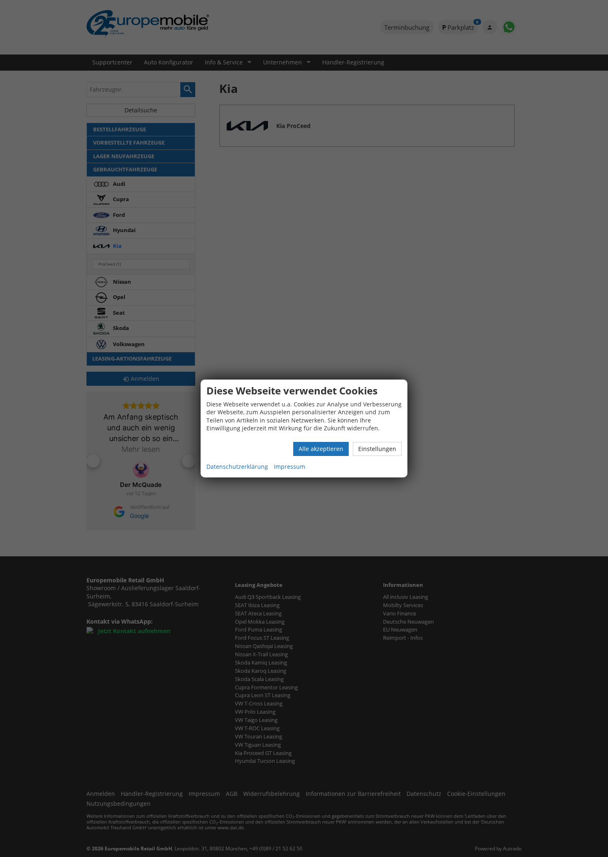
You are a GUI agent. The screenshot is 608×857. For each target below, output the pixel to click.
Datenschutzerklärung (237, 466)
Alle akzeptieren (321, 449)
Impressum (289, 466)
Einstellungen (377, 449)
